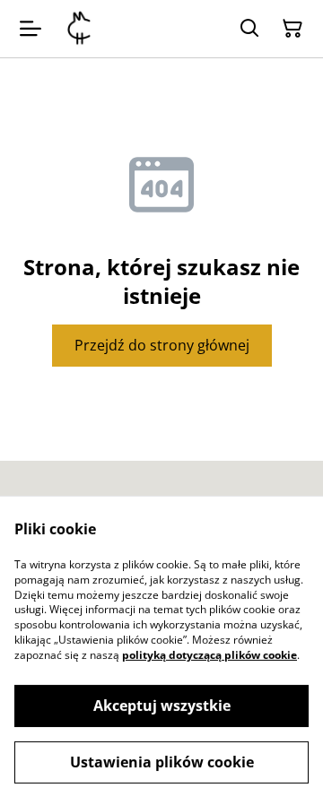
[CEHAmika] (79, 28)
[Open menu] (30, 28)
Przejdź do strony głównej (161, 345)
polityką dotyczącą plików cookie (209, 654)
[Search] (249, 28)
